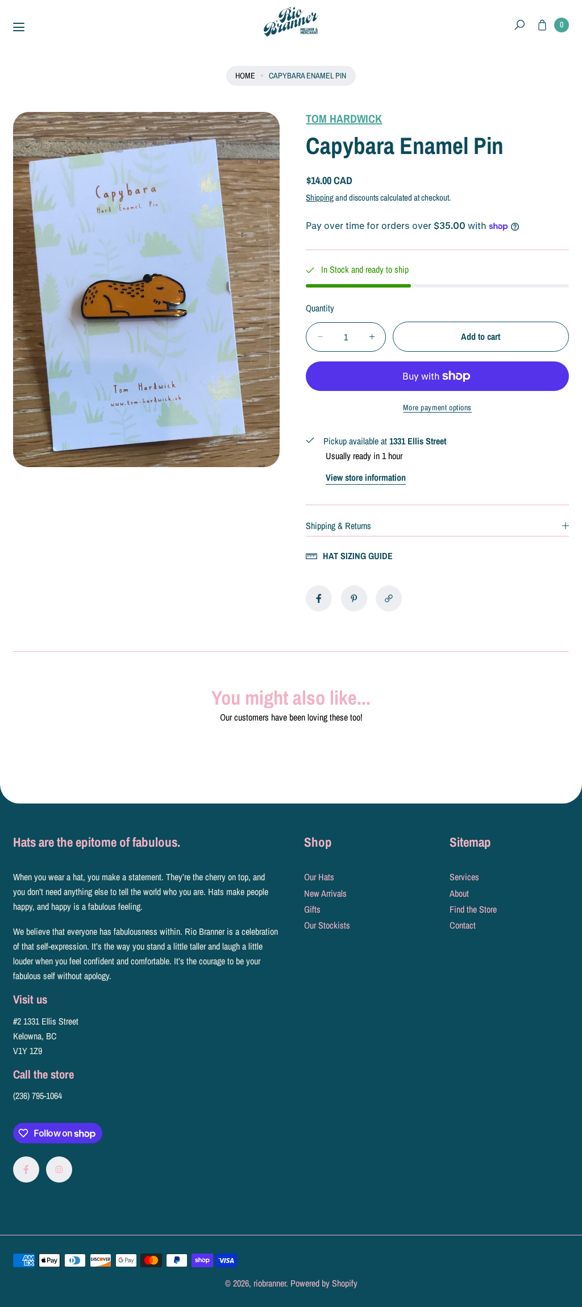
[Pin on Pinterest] (354, 598)
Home (245, 75)
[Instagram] (59, 1169)
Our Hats (319, 877)
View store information (366, 477)
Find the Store (473, 909)
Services (464, 877)
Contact (463, 925)
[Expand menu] (18, 27)
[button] (519, 25)
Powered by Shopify (323, 1283)
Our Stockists (327, 925)
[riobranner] (291, 22)
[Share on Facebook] (319, 598)
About (459, 893)
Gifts (312, 909)
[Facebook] (26, 1169)
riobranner (269, 1283)
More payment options (437, 407)
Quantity (320, 308)
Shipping (320, 197)
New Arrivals (325, 893)
